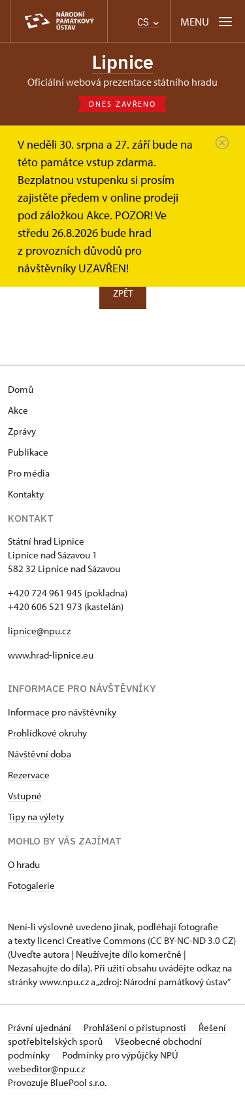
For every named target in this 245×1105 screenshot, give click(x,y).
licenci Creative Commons (91, 940)
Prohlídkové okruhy (47, 733)
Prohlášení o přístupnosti (136, 1027)
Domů (20, 389)
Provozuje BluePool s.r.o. (57, 1082)
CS (144, 22)
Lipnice (123, 62)
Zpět (123, 293)
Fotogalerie (31, 885)
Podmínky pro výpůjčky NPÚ (120, 1055)
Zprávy (22, 431)
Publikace (28, 452)
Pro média (29, 473)
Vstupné (25, 795)
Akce (18, 410)
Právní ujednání (40, 1027)
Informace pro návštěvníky (62, 712)
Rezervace (29, 775)
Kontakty (26, 494)
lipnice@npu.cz (39, 631)
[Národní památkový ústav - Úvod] (59, 21)
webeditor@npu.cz (46, 1068)
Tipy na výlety (36, 816)
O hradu (24, 864)
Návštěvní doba (39, 754)
